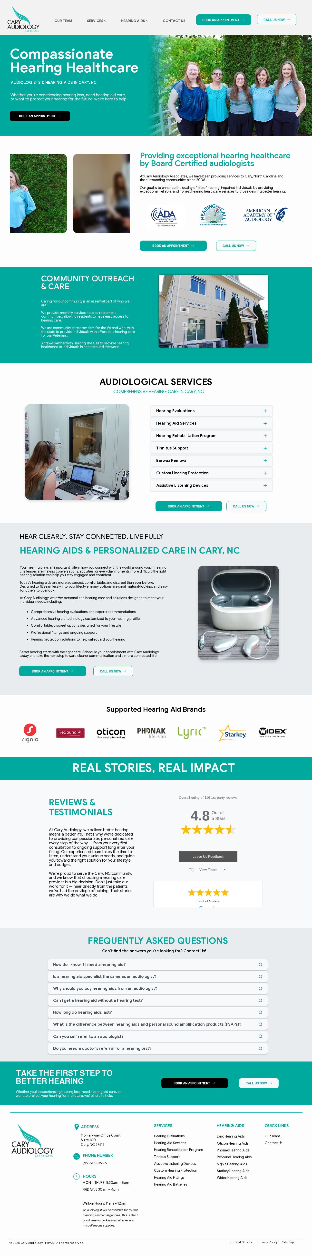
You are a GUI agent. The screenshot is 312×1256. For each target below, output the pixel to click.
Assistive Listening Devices (175, 1163)
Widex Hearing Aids (232, 1178)
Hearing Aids (230, 1125)
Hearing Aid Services (170, 1143)
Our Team (272, 1136)
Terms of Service (240, 1242)
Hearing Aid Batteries (170, 1184)
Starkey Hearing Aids (233, 1171)
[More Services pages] (105, 21)
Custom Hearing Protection (175, 1170)
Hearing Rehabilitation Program (178, 1150)
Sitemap (288, 1242)
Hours (90, 1176)
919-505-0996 (95, 1163)
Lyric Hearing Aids (231, 1136)
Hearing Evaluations (169, 1136)
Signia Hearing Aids (232, 1164)
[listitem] (69, 193)
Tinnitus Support (167, 1157)
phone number (98, 1155)
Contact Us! (195, 951)
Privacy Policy (268, 1242)
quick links (277, 1125)
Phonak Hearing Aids (233, 1150)
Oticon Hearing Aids (233, 1143)
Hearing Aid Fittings (169, 1177)
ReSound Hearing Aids (234, 1157)
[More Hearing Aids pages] (147, 21)
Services (163, 1125)
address (90, 1126)
